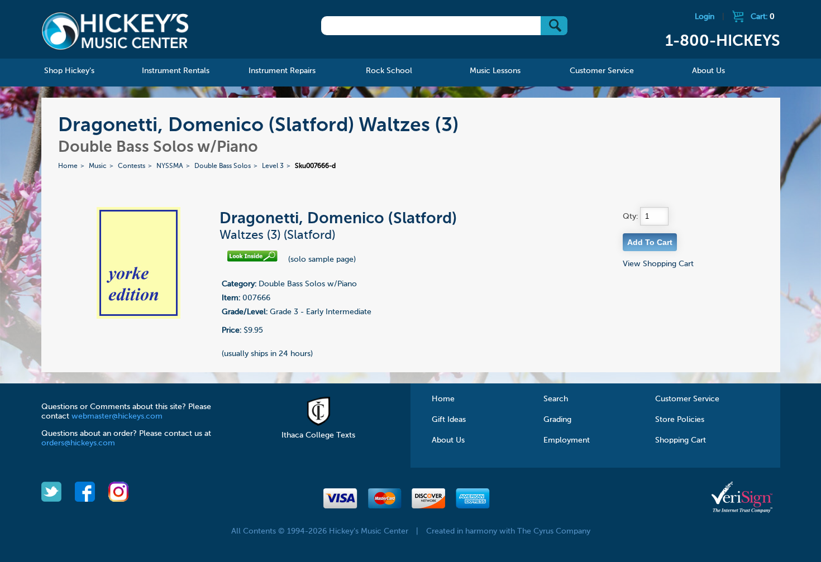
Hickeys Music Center (115, 31)
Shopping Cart (680, 440)
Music (98, 166)
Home (68, 166)
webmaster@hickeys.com (117, 416)
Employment (566, 440)
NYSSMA (169, 166)
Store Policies (679, 420)
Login (704, 17)
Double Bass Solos (222, 166)
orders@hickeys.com (78, 443)
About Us (448, 440)
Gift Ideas (449, 420)
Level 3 (273, 166)
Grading (557, 420)
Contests (131, 166)
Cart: (763, 17)
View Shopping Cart (658, 264)
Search (555, 399)
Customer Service (687, 399)
